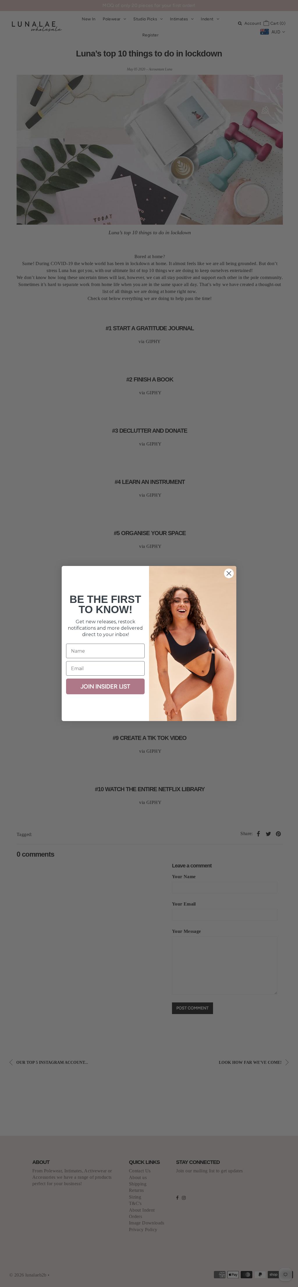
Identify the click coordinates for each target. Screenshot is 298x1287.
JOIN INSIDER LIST (105, 686)
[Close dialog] (229, 573)
